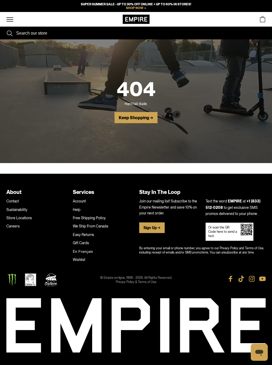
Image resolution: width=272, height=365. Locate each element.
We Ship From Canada (90, 226)
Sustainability (16, 210)
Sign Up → (151, 228)
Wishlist (79, 260)
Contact (12, 201)
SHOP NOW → (136, 8)
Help (76, 210)
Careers (13, 226)
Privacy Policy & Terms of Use (136, 282)
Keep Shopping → (136, 118)
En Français (83, 251)
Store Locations (19, 218)
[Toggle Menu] (9, 19)
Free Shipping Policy (89, 218)
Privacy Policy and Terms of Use (242, 248)
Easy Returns (83, 235)
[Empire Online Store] (136, 19)
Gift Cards (81, 243)
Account (79, 201)
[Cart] (262, 19)
